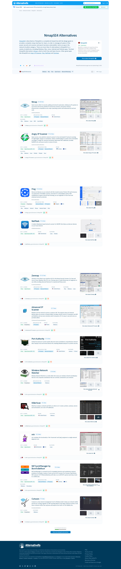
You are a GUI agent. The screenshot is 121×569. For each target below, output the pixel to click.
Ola (29, 551)
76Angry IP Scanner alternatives (38, 144)
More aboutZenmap (90, 294)
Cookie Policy (88, 556)
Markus (33, 551)
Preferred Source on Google (93, 562)
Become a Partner (90, 560)
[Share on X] (23, 65)
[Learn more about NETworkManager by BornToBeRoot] (25, 469)
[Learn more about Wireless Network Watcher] (25, 374)
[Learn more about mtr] (25, 438)
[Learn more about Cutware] (25, 502)
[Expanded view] (92, 72)
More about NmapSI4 (88, 58)
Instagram (29, 558)
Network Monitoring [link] (66, 71)
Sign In (104, 3)
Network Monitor (44, 117)
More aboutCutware (90, 517)
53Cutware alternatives (36, 507)
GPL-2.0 (32, 149)
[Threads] (30, 566)
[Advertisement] (60, 21)
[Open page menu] (107, 3)
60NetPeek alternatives (36, 228)
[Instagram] (32, 566)
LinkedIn (36, 558)
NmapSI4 (22, 41)
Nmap (36, 51)
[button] (41, 102)
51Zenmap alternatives (36, 284)
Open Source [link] (57, 71)
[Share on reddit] (26, 65)
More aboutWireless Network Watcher (90, 390)
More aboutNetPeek (90, 240)
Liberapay (68, 558)
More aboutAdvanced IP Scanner (90, 326)
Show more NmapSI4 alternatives (60, 532)
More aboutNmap (90, 120)
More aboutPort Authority (90, 357)
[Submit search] (84, 3)
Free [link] (52, 71)
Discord (58, 556)
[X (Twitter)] (22, 566)
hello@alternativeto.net (48, 556)
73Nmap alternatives (36, 112)
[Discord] (20, 566)
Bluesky (21, 558)
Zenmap (56, 53)
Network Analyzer (49, 351)
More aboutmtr (90, 453)
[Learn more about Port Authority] (25, 342)
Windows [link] (44, 71)
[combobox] (92, 3)
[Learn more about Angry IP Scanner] (25, 137)
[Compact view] (94, 72)
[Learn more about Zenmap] (25, 279)
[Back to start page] (22, 3)
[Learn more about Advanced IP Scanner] (25, 311)
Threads (25, 558)
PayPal (73, 558)
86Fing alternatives (35, 199)
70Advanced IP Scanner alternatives (39, 320)
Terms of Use (89, 552)
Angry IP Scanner (36, 53)
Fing (43, 53)
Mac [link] (49, 71)
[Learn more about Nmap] (25, 105)
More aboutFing (90, 207)
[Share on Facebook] (20, 65)
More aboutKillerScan (90, 421)
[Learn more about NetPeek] (25, 224)
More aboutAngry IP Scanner (90, 152)
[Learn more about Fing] (25, 192)
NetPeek (48, 53)
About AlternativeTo (91, 558)
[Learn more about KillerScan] (25, 406)
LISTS (61, 3)
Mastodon (78, 556)
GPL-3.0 (32, 233)
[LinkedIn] (35, 566)
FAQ (86, 550)
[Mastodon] (25, 566)
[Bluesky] (27, 566)
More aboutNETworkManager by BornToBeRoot (90, 485)
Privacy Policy (89, 554)
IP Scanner (36, 117)
